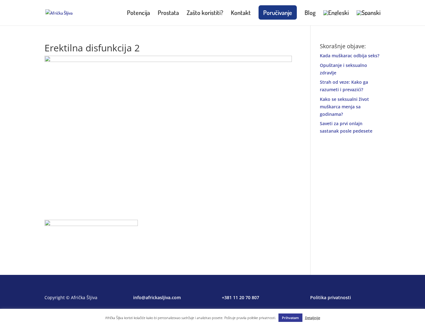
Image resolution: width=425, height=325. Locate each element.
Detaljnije (312, 317)
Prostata (168, 13)
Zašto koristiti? (205, 13)
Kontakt (241, 13)
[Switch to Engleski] (336, 18)
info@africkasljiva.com (157, 297)
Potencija (138, 13)
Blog (310, 13)
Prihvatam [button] (290, 317)
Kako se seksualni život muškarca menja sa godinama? (344, 106)
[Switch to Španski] (369, 18)
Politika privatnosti (330, 297)
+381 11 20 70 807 (240, 297)
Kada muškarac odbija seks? (349, 56)
